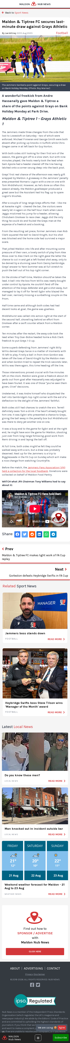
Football (11, 638)
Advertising (33, 968)
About (15, 968)
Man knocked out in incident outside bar (34, 828)
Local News (11, 781)
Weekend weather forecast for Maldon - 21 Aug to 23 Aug (35, 886)
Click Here (35, 951)
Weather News (13, 894)
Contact (53, 968)
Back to (16, 12)
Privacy (29, 974)
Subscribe (61, 1037)
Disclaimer (39, 974)
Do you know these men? (22, 775)
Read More (55, 639)
